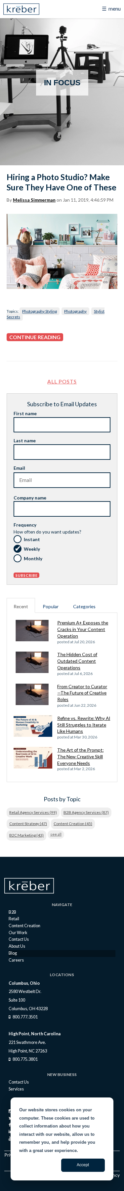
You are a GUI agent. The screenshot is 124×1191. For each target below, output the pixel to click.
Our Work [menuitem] (18, 932)
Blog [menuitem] (13, 953)
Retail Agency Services (33, 812)
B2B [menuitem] (12, 912)
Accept (83, 1165)
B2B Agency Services (86, 812)
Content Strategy (28, 823)
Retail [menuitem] (14, 918)
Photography (75, 311)
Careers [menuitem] (16, 960)
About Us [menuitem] (17, 946)
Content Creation (73, 823)
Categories (84, 606)
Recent (21, 606)
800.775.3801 (25, 1059)
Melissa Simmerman (34, 200)
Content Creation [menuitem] (24, 925)
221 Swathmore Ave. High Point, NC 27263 (28, 1046)
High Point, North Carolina (35, 1033)
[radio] (62, 540)
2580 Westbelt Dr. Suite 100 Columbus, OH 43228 (28, 1000)
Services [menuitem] (16, 1089)
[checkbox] (62, 549)
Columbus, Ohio (24, 983)
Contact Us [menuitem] (19, 939)
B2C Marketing (26, 835)
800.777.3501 (25, 1016)
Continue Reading (35, 337)
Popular (51, 606)
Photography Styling (39, 311)
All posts (62, 381)
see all (56, 834)
